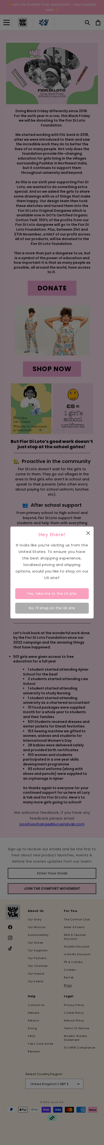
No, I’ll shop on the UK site (52, 608)
